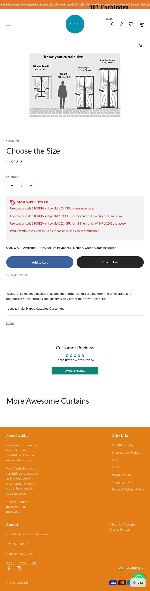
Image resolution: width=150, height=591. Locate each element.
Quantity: (12, 176)
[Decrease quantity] (12, 185)
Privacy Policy (121, 474)
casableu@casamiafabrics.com (27, 534)
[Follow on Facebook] (9, 568)
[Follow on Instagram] (18, 568)
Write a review (75, 370)
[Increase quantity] (31, 185)
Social (116, 467)
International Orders (126, 452)
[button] (17, 275)
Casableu (12, 140)
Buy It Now (110, 262)
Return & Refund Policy (128, 489)
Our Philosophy (122, 445)
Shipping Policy (122, 482)
